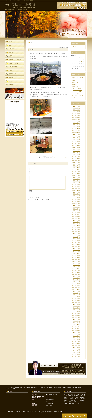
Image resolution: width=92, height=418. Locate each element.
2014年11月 (76, 287)
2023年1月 (75, 166)
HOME (8, 387)
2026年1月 (75, 108)
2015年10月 (76, 268)
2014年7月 (75, 293)
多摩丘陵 (75, 82)
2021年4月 (75, 201)
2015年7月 (75, 272)
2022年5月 (75, 177)
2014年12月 (76, 285)
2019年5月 (75, 222)
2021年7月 (75, 195)
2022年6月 (75, 175)
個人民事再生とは (48, 387)
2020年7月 (75, 209)
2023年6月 (75, 156)
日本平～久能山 (77, 88)
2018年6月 (75, 229)
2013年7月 (75, 311)
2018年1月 (75, 237)
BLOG (74, 46)
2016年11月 (76, 252)
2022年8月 (75, 173)
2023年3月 (75, 162)
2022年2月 (75, 182)
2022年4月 (75, 179)
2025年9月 (75, 111)
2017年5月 (75, 246)
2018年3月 (75, 235)
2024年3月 (75, 141)
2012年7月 (75, 334)
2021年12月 (76, 186)
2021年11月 (76, 188)
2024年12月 (76, 128)
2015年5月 (75, 276)
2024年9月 (75, 134)
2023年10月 (76, 151)
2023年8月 (75, 153)
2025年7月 (75, 115)
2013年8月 (75, 309)
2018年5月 (75, 231)
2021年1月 (75, 205)
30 (79, 68)
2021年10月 (76, 190)
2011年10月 (76, 347)
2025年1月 (75, 126)
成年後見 (64, 387)
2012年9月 (75, 330)
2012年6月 (75, 336)
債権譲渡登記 (70, 387)
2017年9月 (75, 240)
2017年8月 (75, 242)
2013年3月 (75, 319)
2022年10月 (76, 169)
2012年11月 (76, 326)
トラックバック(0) (64, 157)
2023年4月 (75, 160)
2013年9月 (75, 308)
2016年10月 (76, 253)
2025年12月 (76, 110)
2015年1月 (75, 283)
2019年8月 (75, 216)
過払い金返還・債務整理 (37, 387)
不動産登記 (16, 387)
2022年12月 (76, 167)
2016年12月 (76, 250)
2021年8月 (75, 194)
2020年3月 (75, 212)
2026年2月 (75, 106)
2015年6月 (75, 274)
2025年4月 (75, 121)
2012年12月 (76, 324)
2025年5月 (75, 119)
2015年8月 (75, 270)
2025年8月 (75, 113)
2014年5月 (75, 296)
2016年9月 (75, 255)
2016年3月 (75, 263)
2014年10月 (76, 289)
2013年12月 (76, 302)
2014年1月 (75, 300)
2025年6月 (75, 117)
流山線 (75, 84)
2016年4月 (75, 261)
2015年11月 (76, 266)
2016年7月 (75, 259)
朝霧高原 (75, 86)
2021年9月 (75, 192)
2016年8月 (75, 257)
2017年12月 (76, 238)
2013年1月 (75, 322)
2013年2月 (75, 321)
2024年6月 (75, 138)
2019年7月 (75, 218)
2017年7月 (75, 244)
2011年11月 (76, 345)
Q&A (81, 387)
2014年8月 (75, 291)
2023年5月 (75, 158)
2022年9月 (75, 171)
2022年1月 (75, 184)
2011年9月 (75, 349)
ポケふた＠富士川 (77, 90)
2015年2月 (75, 281)
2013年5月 (75, 315)
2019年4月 (75, 223)
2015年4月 (75, 278)
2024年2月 (75, 143)
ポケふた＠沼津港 (77, 92)
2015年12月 (76, 265)
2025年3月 (75, 123)
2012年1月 (75, 343)
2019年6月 (75, 220)
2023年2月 (75, 164)
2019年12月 (76, 214)
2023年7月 (75, 154)
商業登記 (22, 387)
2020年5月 (75, 210)
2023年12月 (76, 147)
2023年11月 (76, 149)
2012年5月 (75, 337)
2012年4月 (75, 339)
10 (81, 61)
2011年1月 (75, 356)
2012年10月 (76, 328)
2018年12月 (76, 225)
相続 (12, 387)
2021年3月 (75, 203)
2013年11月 (76, 304)
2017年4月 (75, 248)
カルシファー (76, 93)
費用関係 (77, 387)
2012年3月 (75, 341)
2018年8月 (75, 227)
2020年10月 (76, 207)
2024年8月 (75, 136)
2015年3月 (75, 280)
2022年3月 (75, 181)
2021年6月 (75, 197)
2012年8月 (75, 332)
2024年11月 (76, 130)
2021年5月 (75, 199)
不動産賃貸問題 (57, 387)
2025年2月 (75, 124)
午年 (74, 80)
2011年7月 (75, 351)
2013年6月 (75, 313)
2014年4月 (75, 298)
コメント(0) (56, 157)
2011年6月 (75, 352)
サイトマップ (14, 388)
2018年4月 (75, 233)
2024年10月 (76, 132)
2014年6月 (75, 294)
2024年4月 (75, 139)
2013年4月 (75, 317)
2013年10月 (76, 306)
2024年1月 (75, 145)
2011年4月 (75, 354)
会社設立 (28, 387)
